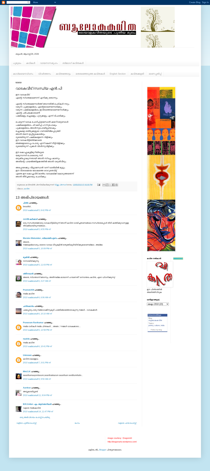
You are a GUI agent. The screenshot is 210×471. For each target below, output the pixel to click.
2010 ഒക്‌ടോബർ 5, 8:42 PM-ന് (37, 210)
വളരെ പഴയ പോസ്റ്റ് (127, 423)
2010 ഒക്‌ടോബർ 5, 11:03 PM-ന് (37, 265)
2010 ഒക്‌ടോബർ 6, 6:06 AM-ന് (37, 297)
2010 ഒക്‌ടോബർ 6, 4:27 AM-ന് (37, 281)
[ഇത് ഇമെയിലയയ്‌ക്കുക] (104, 184)
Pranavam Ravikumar (33, 322)
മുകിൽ (26, 257)
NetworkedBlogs (154, 315)
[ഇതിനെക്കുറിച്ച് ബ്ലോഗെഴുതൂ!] (107, 184)
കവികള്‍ (30, 63)
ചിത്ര (25, 203)
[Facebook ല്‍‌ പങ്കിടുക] (113, 184)
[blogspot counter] (178, 259)
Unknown (27, 355)
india (162, 325)
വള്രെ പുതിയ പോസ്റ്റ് (26, 423)
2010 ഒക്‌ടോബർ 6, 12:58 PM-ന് (37, 330)
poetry (150, 325)
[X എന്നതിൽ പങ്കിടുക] (110, 184)
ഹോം (77, 423)
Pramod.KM (28, 290)
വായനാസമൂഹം (49, 63)
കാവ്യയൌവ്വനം (23, 73)
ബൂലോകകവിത (155, 320)
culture (157, 325)
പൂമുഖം (17, 63)
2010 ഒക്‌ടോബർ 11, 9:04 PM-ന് (37, 395)
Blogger (102, 450)
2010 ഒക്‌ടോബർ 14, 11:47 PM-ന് (38, 411)
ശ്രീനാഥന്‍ (28, 274)
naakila (26, 339)
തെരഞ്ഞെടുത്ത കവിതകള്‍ (90, 73)
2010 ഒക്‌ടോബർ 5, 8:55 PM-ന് (37, 229)
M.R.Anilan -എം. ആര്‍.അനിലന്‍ (37, 404)
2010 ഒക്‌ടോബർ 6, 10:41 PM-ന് (37, 346)
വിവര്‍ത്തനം (44, 73)
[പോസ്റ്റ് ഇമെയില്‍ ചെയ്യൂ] (98, 185)
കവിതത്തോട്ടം (63, 73)
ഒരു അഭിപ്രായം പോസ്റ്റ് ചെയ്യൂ (35, 417)
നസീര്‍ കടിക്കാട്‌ (30, 219)
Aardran (27, 388)
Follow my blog (156, 330)
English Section (118, 73)
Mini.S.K (27, 371)
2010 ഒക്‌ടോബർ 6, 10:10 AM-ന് (37, 314)
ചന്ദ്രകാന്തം (28, 306)
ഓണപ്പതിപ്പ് (155, 73)
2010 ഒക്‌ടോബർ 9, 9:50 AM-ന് (37, 379)
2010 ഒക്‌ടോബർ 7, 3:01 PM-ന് (37, 362)
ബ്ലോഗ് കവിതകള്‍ (73, 63)
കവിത (27, 189)
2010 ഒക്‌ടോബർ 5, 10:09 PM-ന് (37, 248)
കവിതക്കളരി (137, 73)
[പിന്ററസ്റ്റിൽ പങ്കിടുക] (116, 184)
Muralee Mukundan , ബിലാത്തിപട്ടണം (40, 238)
